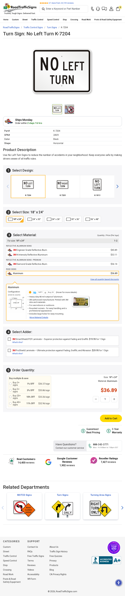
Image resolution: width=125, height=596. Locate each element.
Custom (15, 20)
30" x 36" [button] (75, 219)
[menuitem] (6, 20)
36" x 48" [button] (95, 219)
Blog (52, 570)
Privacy (53, 560)
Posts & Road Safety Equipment (108, 20)
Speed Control (53, 20)
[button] (104, 9)
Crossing (74, 20)
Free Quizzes (56, 556)
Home (5, 20)
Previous (3, 508)
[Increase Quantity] (114, 399)
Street (25, 20)
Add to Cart (111, 418)
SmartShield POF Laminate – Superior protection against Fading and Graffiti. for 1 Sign (58, 339)
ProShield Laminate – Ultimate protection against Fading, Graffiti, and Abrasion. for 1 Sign (60, 350)
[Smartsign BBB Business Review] (106, 560)
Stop (65, 20)
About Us (54, 547)
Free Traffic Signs (35, 556)
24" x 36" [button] (56, 219)
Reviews (31, 565)
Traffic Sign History (59, 551)
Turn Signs (62, 495)
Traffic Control (37, 20)
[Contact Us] (92, 9)
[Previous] (9, 186)
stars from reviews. (61, 3)
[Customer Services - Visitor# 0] (98, 9)
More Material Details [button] (39, 317)
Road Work (86, 20)
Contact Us (32, 547)
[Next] (116, 186)
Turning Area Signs (100, 495)
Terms (30, 560)
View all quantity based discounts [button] (104, 279)
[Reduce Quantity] (96, 399)
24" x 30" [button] (36, 219)
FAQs (29, 551)
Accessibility (33, 574)
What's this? (17, 342)
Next (122, 508)
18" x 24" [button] (17, 219)
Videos (30, 570)
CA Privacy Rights (58, 574)
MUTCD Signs (24, 495)
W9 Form (31, 579)
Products (54, 565)
